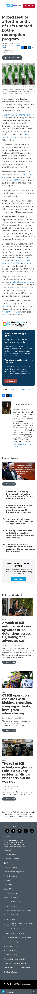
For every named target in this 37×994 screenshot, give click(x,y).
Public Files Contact (10, 846)
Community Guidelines (12, 915)
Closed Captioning (10, 946)
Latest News (25, 389)
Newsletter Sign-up (11, 898)
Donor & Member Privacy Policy (15, 929)
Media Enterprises (10, 876)
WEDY (22, 842)
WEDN (11, 842)
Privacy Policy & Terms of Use (14, 933)
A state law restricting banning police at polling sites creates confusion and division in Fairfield (19, 495)
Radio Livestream (10, 906)
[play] (3, 991)
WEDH (6, 842)
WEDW (16, 842)
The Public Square (10, 972)
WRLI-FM (24, 844)
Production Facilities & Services (15, 963)
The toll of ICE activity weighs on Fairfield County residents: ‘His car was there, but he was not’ (20, 547)
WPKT (19, 844)
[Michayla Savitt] (6, 407)
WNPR (14, 844)
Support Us (8, 889)
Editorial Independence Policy (15, 959)
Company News (10, 854)
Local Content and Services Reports (17, 968)
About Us (7, 850)
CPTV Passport (9, 919)
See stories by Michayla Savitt (22, 445)
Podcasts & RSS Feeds (12, 902)
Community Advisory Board (14, 872)
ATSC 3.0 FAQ (21, 846)
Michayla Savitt (22, 404)
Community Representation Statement (18, 911)
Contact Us (8, 885)
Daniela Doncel (7, 645)
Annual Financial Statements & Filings (17, 937)
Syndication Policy (10, 955)
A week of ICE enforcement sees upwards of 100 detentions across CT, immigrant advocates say (19, 508)
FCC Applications (10, 950)
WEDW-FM (7, 844)
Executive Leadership (12, 859)
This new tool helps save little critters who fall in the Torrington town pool (19, 521)
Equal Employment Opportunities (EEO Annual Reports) (18, 924)
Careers (7, 880)
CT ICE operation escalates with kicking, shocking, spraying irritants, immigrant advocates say (20, 534)
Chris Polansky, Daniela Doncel (13, 786)
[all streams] (34, 991)
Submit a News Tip (11, 893)
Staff (6, 863)
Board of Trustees (10, 867)
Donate (30, 6)
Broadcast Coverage (11, 942)
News (12, 389)
